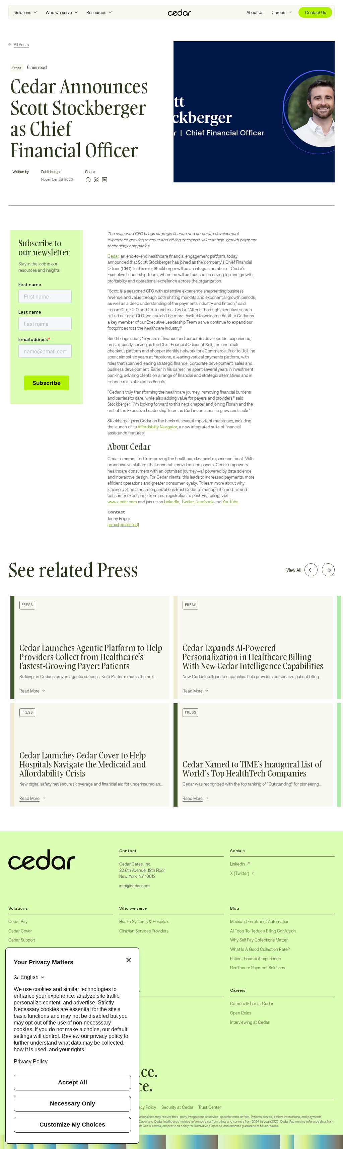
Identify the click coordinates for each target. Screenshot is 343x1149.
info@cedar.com (134, 885)
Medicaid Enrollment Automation (259, 921)
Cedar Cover (20, 930)
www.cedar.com (122, 501)
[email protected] (123, 524)
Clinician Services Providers (143, 930)
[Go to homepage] (179, 12)
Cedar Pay (17, 921)
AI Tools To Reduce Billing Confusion (263, 930)
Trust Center (209, 1107)
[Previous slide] (311, 569)
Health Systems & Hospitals (144, 921)
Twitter (187, 501)
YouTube (230, 501)
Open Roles (240, 1012)
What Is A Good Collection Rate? (260, 949)
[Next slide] (328, 569)
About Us (255, 12)
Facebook (204, 501)
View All (293, 570)
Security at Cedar (177, 1107)
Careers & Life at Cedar (251, 1003)
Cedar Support (21, 939)
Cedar (113, 256)
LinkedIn (171, 501)
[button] (26, 12)
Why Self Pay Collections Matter (259, 939)
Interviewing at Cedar (249, 1022)
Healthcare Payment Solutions (257, 967)
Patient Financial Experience (255, 958)
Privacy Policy (144, 1107)
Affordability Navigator (157, 426)
